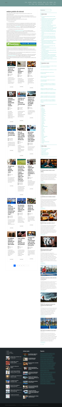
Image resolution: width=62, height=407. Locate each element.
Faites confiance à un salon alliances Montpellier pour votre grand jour (21, 241)
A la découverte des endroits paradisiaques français (14, 381)
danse (47, 361)
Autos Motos (35, 2)
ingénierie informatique (44, 76)
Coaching (42, 112)
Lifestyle (42, 122)
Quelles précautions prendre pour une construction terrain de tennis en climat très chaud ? (11, 209)
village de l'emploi (43, 83)
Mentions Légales (9, 352)
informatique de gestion (44, 79)
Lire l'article (11, 86)
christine (42, 69)
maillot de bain (46, 368)
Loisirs (55, 2)
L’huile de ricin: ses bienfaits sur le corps (50, 69)
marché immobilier (51, 368)
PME (41, 374)
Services (42, 135)
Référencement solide (44, 152)
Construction (40, 2)
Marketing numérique (43, 370)
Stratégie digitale (43, 379)
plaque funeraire (53, 372)
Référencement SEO (44, 154)
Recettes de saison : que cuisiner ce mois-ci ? (30, 70)
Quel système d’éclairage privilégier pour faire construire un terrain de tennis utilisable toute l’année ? (31, 136)
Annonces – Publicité (10, 353)
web (54, 383)
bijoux (53, 357)
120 (42, 344)
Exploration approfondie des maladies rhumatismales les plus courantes (11, 102)
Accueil (26, 2)
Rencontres (43, 131)
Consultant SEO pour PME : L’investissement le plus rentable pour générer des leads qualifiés (31, 241)
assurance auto (50, 355)
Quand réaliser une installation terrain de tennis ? (11, 134)
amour (53, 353)
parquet (49, 372)
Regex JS (50, 374)
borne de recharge (43, 359)
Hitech (47, 2)
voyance (42, 381)
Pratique (33, 4)
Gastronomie (31, 76)
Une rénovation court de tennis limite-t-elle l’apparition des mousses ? (21, 208)
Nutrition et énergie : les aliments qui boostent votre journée (31, 208)
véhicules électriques (50, 383)
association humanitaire (44, 355)
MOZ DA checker (43, 72)
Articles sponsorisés (44, 65)
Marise (20, 74)
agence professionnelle (12, 55)
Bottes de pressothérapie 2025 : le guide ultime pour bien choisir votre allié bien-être (21, 135)
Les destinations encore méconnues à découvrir (21, 70)
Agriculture (43, 109)
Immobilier (51, 2)
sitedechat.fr (18, 26)
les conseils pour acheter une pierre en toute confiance (11, 70)
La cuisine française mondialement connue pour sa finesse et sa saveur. (15, 371)
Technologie (43, 137)
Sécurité (42, 134)
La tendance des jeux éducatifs (14, 394)
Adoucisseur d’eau (43, 353)
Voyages (51, 4)
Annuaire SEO (43, 151)
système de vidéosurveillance (50, 379)
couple (45, 361)
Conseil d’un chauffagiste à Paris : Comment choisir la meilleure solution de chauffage (48, 84)
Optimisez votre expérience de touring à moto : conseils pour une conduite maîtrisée (31, 101)
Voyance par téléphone (47, 381)
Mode (30, 4)
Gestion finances (43, 366)
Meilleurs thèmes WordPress (45, 148)
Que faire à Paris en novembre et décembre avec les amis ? (15, 386)
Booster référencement (45, 153)
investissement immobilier (49, 366)
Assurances (30, 2)
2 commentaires (18, 373)
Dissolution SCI (51, 361)
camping (48, 359)
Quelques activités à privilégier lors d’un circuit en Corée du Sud (16, 391)
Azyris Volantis (21, 107)
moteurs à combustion (44, 372)
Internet (30, 248)
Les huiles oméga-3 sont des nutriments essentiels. (14, 362)
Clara (9, 246)
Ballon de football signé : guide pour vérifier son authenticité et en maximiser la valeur (31, 170)
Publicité (42, 130)
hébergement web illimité (19, 30)
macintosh (42, 368)
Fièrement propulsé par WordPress (10, 405)
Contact (54, 4)
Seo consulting (43, 150)
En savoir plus (43, 182)
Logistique (43, 123)
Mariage (42, 125)
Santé (36, 4)
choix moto (51, 359)
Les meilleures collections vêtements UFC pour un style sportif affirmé (11, 241)
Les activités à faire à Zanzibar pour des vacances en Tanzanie (16, 376)
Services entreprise (41, 4)
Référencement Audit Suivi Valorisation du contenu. (30, 405)
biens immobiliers (49, 357)
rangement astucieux (45, 374)
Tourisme (20, 76)
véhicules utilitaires (43, 383)
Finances (44, 2)
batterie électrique (43, 357)
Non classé (43, 128)
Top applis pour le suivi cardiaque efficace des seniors (11, 169)
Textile (42, 138)
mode (48, 370)
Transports (47, 4)
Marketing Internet (44, 126)
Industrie (42, 118)
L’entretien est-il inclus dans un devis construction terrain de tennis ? (21, 102)
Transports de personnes (45, 141)
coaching (42, 361)
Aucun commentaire (18, 363)
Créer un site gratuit (44, 149)
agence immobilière (49, 353)
